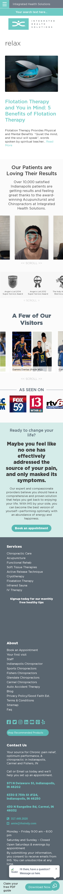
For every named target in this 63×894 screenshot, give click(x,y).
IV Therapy (14, 589)
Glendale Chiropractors (23, 677)
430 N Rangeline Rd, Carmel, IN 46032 (30, 808)
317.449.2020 (19, 818)
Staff (10, 659)
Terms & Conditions (20, 700)
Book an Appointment (22, 650)
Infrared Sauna (17, 585)
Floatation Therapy (20, 580)
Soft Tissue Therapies (22, 567)
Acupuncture (16, 558)
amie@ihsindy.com (23, 823)
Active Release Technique (25, 571)
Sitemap (12, 704)
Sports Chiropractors (21, 668)
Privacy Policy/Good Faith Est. (28, 695)
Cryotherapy (15, 576)
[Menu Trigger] (4, 4)
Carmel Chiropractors (22, 682)
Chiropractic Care (19, 553)
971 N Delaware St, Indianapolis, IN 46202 (31, 785)
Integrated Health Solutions (31, 4)
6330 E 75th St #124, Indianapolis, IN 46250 (23, 796)
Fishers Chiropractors (22, 673)
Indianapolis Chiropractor (25, 663)
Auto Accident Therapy (23, 686)
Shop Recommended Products (25, 732)
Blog (10, 691)
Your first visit (17, 654)
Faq (9, 709)
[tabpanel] (31, 238)
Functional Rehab (19, 562)
